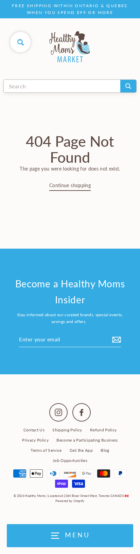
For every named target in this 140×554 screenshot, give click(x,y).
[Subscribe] (115, 339)
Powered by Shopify (69, 501)
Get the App (81, 450)
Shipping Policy (67, 429)
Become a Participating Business (87, 440)
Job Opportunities (70, 460)
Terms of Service (46, 450)
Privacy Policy (35, 440)
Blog (105, 450)
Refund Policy (103, 429)
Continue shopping (70, 185)
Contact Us (34, 429)
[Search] (128, 86)
